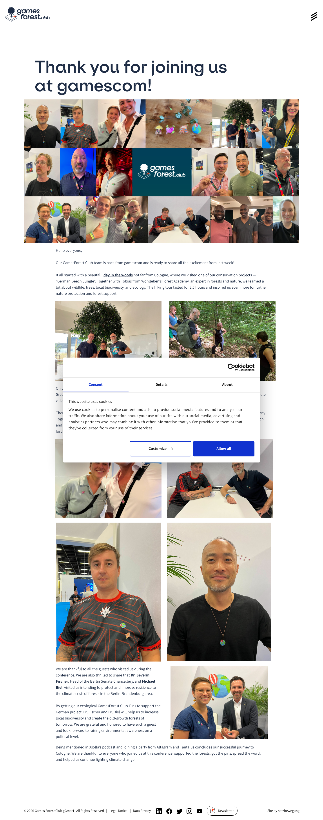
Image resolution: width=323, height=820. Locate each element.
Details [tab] (162, 384)
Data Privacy (142, 810)
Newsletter (226, 810)
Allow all (223, 448)
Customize (158, 448)
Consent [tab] (96, 384)
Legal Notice (118, 810)
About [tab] (227, 384)
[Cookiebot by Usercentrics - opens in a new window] (235, 367)
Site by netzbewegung (283, 810)
